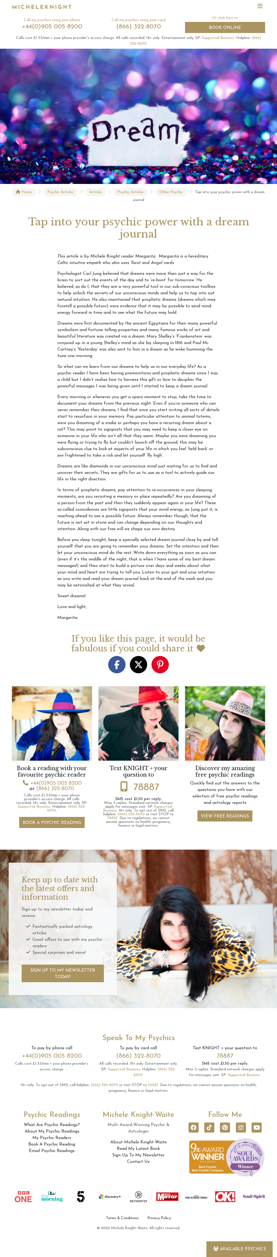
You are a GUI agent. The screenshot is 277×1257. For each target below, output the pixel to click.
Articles (95, 192)
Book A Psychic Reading (52, 823)
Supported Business (218, 38)
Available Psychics (243, 1249)
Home (26, 192)
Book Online (225, 28)
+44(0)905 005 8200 (52, 27)
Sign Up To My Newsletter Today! (62, 973)
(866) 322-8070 (138, 27)
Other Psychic (171, 192)
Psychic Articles (60, 192)
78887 (146, 788)
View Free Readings (225, 816)
